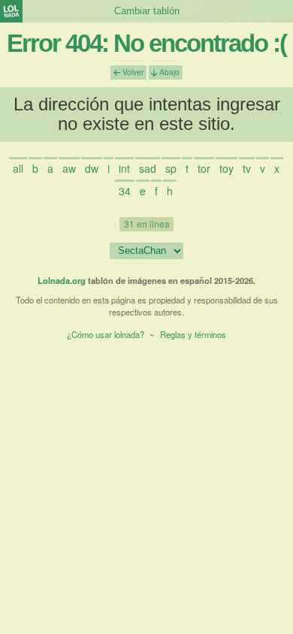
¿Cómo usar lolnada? (105, 334)
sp (171, 168)
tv (247, 168)
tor (204, 168)
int (124, 168)
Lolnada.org (62, 280)
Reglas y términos (193, 334)
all (18, 168)
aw (69, 168)
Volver (131, 71)
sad (147, 168)
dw (91, 168)
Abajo (168, 71)
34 (125, 190)
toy (226, 168)
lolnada (11, 11)
